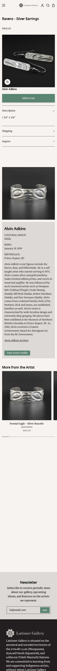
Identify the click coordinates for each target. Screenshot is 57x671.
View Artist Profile (17, 352)
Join (45, 610)
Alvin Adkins (9, 89)
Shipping (7, 131)
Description (8, 110)
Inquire (6, 141)
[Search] (46, 5)
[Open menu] (2, 5)
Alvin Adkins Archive (16, 340)
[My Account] (41, 5)
